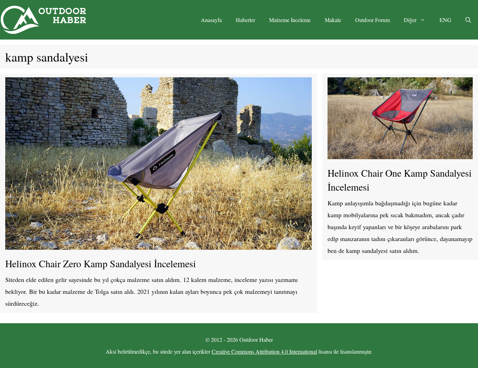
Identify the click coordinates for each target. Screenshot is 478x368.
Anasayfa (211, 19)
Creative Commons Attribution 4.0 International (264, 351)
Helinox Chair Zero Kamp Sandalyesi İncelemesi (100, 263)
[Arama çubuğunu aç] (468, 20)
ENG (445, 19)
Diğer (410, 19)
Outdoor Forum (372, 19)
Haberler (245, 19)
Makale (333, 19)
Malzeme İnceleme (290, 19)
